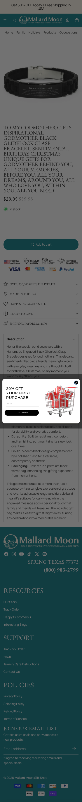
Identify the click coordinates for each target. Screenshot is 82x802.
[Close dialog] (76, 382)
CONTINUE (22, 412)
